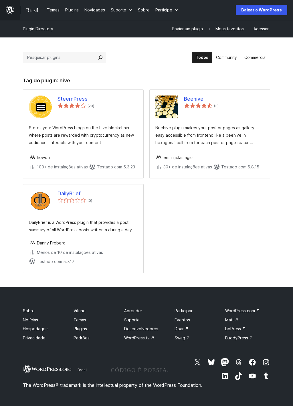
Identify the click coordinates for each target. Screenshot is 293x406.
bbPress (235, 328)
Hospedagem (36, 328)
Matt (232, 319)
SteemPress (73, 99)
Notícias (30, 319)
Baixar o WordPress (261, 9)
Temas (80, 319)
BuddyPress (239, 337)
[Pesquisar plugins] (100, 57)
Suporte (132, 319)
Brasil (82, 369)
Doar (182, 328)
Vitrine (80, 310)
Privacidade (34, 337)
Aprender (133, 310)
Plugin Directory (38, 28)
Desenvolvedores (141, 328)
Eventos (182, 319)
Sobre (29, 310)
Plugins (80, 328)
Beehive (193, 99)
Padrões (82, 337)
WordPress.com (242, 310)
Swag (182, 337)
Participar (184, 310)
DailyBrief (69, 193)
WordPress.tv (139, 337)
